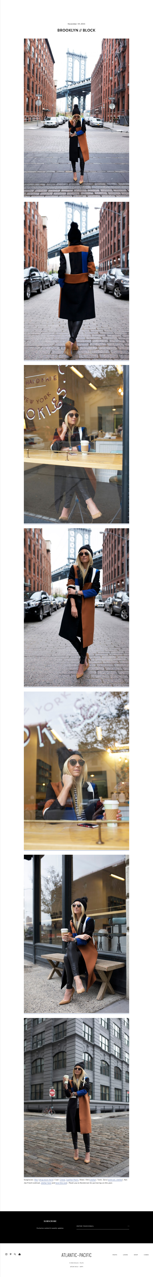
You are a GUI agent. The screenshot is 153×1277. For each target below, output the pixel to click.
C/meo (62, 1180)
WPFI (81, 1266)
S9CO (76, 1266)
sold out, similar (115, 1180)
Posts (115, 1254)
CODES (146, 1254)
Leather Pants (72, 1180)
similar (93, 1180)
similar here (46, 1183)
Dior (36, 1180)
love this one (61, 1183)
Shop (136, 1254)
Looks (125, 1254)
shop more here (46, 1180)
